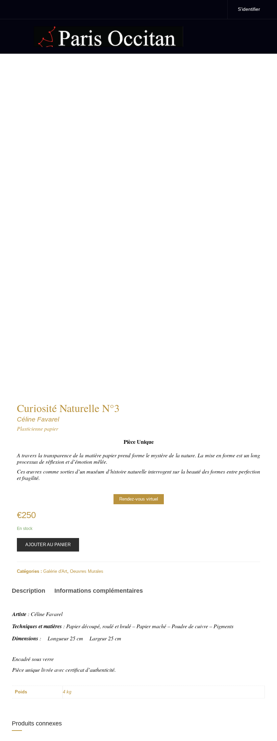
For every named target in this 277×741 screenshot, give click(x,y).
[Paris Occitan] (108, 36)
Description (28, 590)
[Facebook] (201, 9)
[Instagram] (215, 9)
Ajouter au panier (48, 544)
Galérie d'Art (55, 571)
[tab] (31, 591)
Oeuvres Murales (86, 571)
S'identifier (249, 9)
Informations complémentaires (98, 590)
